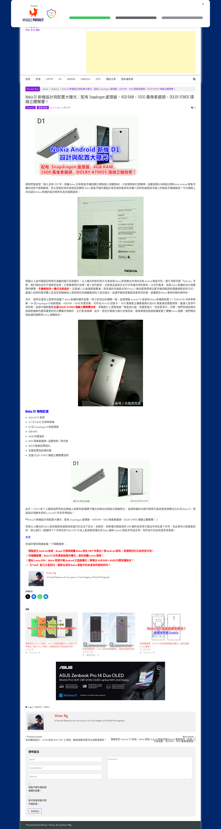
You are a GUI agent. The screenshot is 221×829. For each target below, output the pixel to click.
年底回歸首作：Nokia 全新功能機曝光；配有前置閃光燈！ (109, 649)
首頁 (27, 79)
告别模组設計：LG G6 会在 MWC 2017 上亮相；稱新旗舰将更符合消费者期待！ (66, 740)
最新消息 (42, 107)
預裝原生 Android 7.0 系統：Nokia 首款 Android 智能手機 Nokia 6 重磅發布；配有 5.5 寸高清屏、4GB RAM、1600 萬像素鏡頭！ (153, 740)
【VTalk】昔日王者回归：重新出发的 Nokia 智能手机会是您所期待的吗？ (69, 565)
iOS (59, 79)
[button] (89, 18)
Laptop (49, 79)
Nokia (46, 707)
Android (71, 79)
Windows (85, 79)
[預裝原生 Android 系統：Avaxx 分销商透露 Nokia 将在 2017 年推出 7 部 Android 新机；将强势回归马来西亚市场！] (52, 627)
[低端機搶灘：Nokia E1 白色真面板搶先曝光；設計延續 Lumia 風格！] (167, 627)
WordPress (42, 824)
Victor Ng (56, 107)
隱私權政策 (127, 79)
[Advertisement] (141, 52)
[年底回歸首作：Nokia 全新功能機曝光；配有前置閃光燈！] (110, 629)
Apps (98, 79)
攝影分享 (111, 79)
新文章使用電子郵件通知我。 (37, 802)
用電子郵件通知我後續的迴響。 (37, 789)
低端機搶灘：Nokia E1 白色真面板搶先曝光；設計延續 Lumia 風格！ (66, 555)
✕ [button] (203, 4)
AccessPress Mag (63, 824)
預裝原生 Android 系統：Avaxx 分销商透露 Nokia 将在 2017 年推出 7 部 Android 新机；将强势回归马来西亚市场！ (91, 550)
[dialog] (110, 13)
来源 (28, 537)
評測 (38, 79)
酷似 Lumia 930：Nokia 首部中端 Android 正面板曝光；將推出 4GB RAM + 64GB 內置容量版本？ (81, 560)
